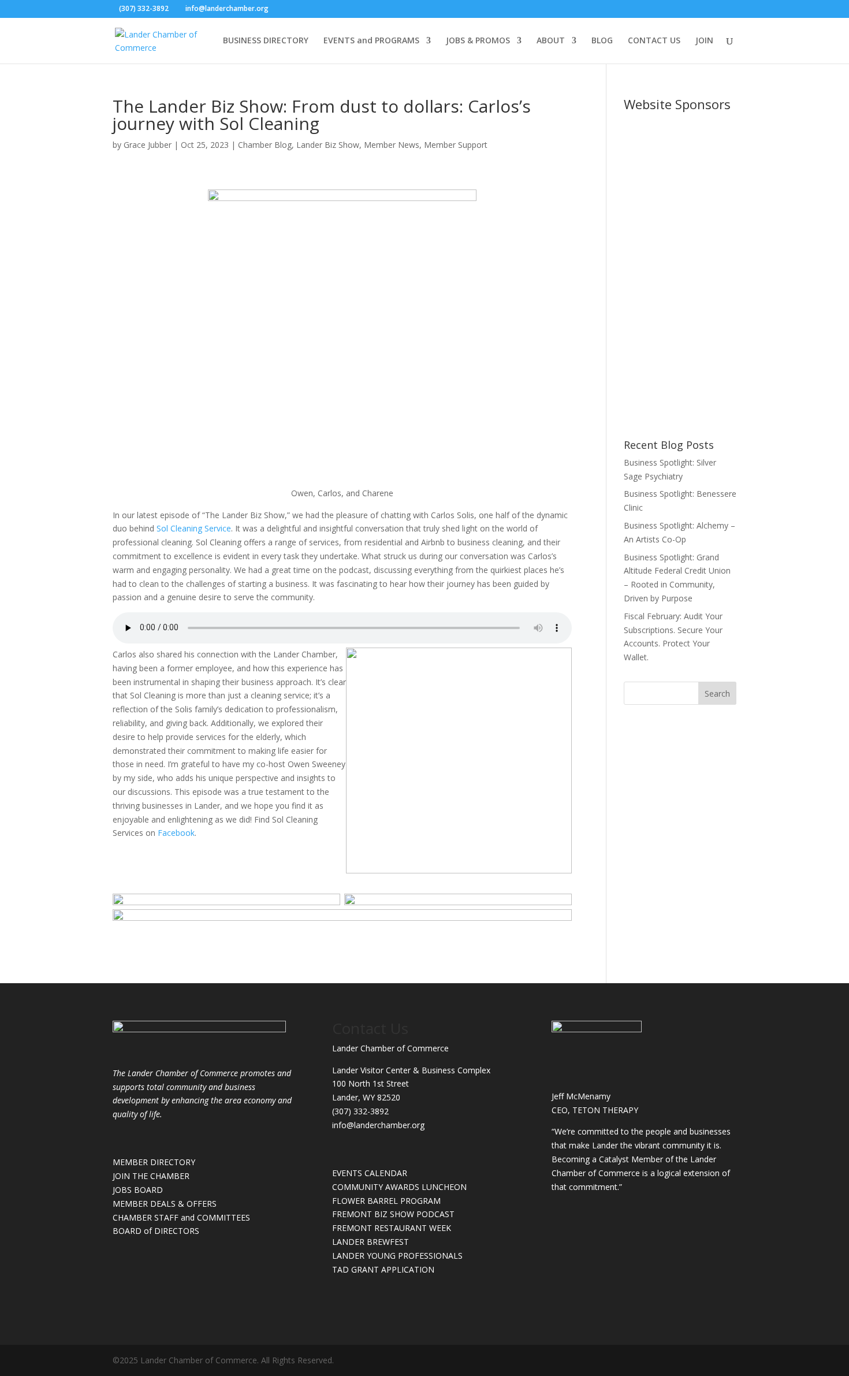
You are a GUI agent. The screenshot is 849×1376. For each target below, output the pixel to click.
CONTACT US (654, 41)
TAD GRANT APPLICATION (383, 1269)
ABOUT (551, 41)
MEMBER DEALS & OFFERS (165, 1203)
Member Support (455, 144)
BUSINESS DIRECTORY (265, 41)
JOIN (704, 41)
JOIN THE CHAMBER (151, 1175)
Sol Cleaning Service (194, 528)
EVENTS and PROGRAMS (371, 41)
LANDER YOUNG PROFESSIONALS (397, 1255)
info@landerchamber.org (378, 1125)
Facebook (176, 832)
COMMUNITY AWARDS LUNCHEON (399, 1186)
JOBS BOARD (138, 1189)
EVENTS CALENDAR (369, 1172)
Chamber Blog (265, 144)
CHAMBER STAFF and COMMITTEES (181, 1217)
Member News (391, 144)
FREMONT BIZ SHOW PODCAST (393, 1213)
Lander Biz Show (327, 144)
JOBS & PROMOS (478, 41)
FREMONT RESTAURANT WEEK (391, 1227)
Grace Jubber (148, 144)
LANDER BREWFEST (370, 1241)
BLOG (602, 41)
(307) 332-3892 (360, 1111)
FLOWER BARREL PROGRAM (386, 1200)
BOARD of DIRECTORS (156, 1230)
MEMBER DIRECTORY (154, 1161)
